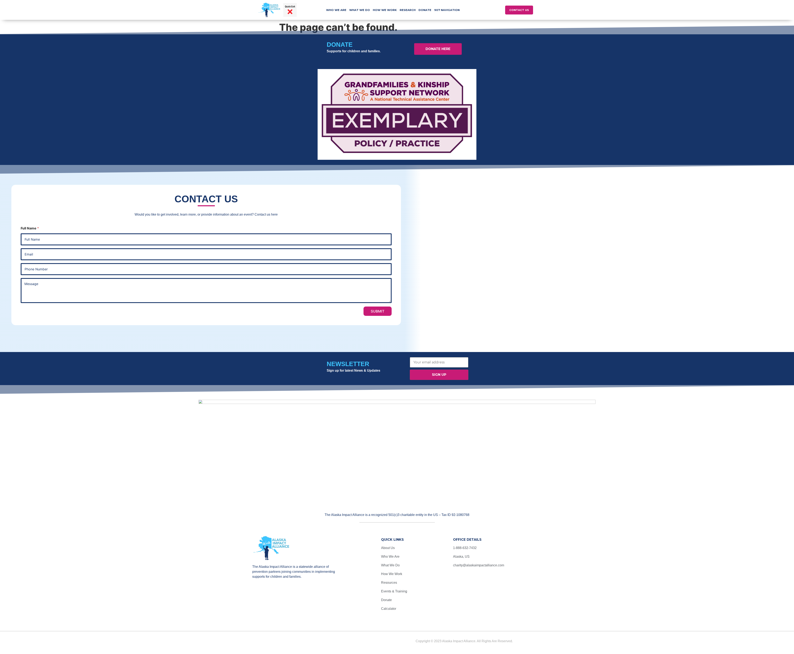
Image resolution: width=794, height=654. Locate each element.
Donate (425, 10)
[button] (495, 10)
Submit (377, 311)
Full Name (30, 228)
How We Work (385, 10)
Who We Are (336, 10)
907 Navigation (447, 10)
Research (408, 10)
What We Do (359, 10)
